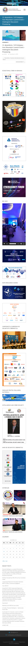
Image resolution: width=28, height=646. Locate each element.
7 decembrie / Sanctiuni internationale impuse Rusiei (13, 58)
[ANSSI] (11, 9)
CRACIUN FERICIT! (20, 62)
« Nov (3, 561)
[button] (14, 224)
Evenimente (5, 42)
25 (4, 557)
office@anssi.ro (14, 632)
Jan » (7, 561)
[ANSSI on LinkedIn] (14, 639)
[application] (14, 224)
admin (5, 54)
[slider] (12, 243)
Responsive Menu (24, 10)
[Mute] (21, 244)
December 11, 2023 (13, 54)
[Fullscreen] (23, 244)
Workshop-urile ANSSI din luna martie (10, 605)
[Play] (4, 244)
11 (4, 551)
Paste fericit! (5, 603)
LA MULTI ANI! (5, 625)
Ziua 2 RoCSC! (5, 585)
